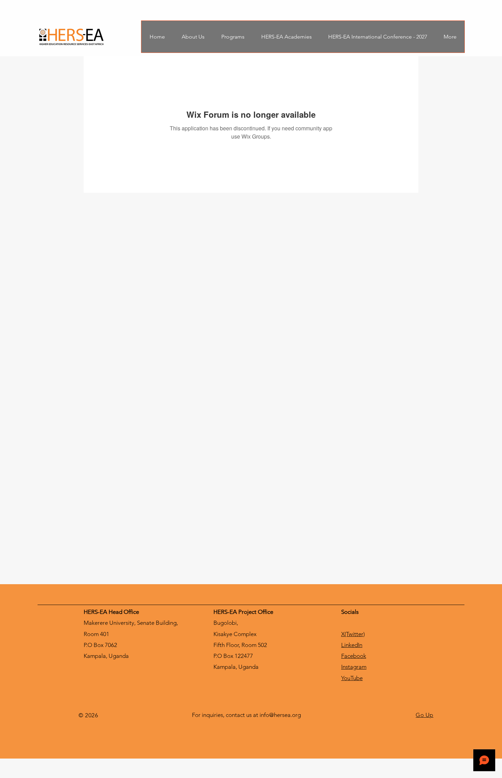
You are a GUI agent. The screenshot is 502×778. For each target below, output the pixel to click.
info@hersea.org (280, 714)
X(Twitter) (353, 634)
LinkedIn (351, 645)
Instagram (353, 666)
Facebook (353, 655)
